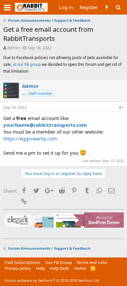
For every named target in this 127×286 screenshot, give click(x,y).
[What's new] (106, 7)
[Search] (118, 7)
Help (40, 268)
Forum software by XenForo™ (52, 280)
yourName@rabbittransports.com (45, 125)
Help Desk (59, 268)
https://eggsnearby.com (30, 138)
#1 (121, 107)
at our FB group (27, 64)
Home (80, 268)
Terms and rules (92, 262)
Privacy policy (18, 268)
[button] (7, 7)
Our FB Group (58, 262)
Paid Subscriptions (22, 262)
